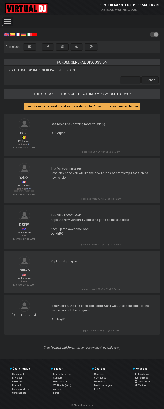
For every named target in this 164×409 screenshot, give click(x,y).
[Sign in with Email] (29, 46)
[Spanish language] (12, 34)
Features (17, 381)
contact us (100, 377)
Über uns (99, 374)
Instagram (143, 381)
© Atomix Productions (82, 405)
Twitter (142, 385)
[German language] (23, 34)
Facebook (142, 374)
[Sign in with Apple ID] (76, 46)
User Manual (60, 381)
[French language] (18, 34)
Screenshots (19, 392)
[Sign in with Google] (91, 46)
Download (18, 374)
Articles (57, 388)
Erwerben (17, 377)
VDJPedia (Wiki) (62, 385)
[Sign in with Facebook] (48, 46)
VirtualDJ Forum (23, 70)
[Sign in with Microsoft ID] (62, 46)
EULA (97, 388)
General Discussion (58, 70)
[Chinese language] (34, 34)
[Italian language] (29, 34)
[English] (6, 34)
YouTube (143, 377)
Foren (56, 392)
